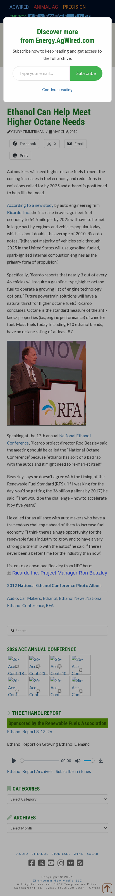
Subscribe (86, 73)
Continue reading (57, 89)
